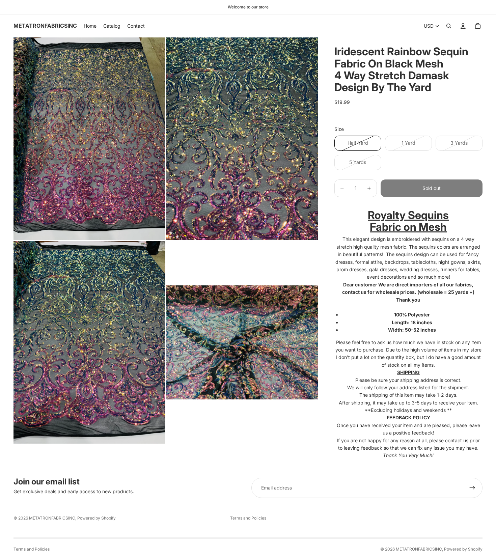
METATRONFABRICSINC (52, 518)
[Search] (448, 26)
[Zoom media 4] (242, 342)
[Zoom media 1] (89, 138)
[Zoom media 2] (242, 138)
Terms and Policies (248, 518)
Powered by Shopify (96, 518)
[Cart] (477, 26)
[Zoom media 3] (89, 342)
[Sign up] (472, 488)
